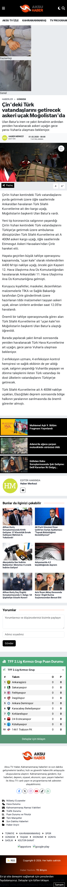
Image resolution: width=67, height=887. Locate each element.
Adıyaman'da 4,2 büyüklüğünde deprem (46, 563)
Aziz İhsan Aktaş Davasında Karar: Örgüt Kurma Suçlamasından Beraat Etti (48, 595)
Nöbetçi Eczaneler (15, 800)
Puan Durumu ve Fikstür (18, 814)
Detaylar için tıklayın (33, 738)
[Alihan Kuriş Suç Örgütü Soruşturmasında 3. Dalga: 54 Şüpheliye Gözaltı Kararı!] (17, 581)
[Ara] (63, 8)
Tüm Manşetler (14, 818)
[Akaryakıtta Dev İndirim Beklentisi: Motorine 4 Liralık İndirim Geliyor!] (17, 551)
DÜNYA (52, 837)
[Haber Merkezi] (10, 485)
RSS (12, 860)
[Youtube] (36, 791)
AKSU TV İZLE (10, 20)
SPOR (48, 833)
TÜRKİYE (9, 833)
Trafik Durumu (13, 811)
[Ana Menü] (3, 8)
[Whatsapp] (47, 791)
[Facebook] (19, 791)
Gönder (9, 643)
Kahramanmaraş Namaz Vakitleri (23, 807)
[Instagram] (30, 791)
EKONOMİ (38, 837)
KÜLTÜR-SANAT (26, 840)
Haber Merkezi (28, 483)
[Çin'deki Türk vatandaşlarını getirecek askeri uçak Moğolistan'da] (33, 162)
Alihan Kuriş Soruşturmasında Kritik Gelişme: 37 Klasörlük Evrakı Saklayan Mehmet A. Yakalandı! (17, 532)
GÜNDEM (21, 99)
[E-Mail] (22, 490)
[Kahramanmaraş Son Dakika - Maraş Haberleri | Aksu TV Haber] (31, 8)
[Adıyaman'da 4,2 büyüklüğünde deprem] (50, 551)
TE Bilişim (41, 870)
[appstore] (24, 847)
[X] (24, 791)
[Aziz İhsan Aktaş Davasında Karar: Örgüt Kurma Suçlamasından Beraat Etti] (50, 581)
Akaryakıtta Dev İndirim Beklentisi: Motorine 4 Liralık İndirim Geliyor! (17, 565)
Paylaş (9, 185)
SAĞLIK (9, 840)
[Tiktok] (42, 791)
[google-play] (41, 847)
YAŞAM (24, 837)
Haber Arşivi (12, 824)
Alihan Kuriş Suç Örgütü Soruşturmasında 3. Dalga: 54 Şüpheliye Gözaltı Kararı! (17, 595)
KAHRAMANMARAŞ (34, 20)
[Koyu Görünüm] (59, 8)
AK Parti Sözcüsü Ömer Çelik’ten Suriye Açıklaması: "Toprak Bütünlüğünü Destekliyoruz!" (48, 531)
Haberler (7, 99)
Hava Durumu (13, 804)
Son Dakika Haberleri (17, 821)
